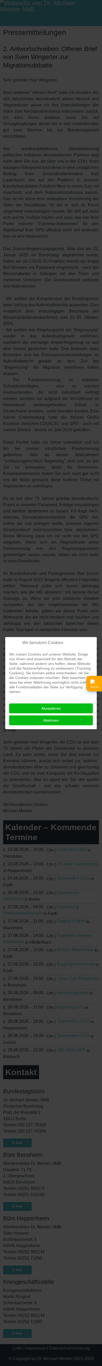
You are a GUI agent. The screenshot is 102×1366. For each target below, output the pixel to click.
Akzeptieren (51, 708)
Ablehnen (51, 720)
